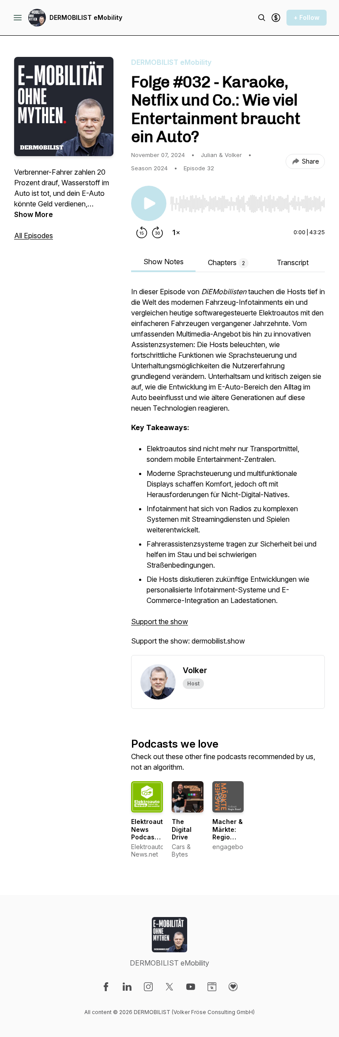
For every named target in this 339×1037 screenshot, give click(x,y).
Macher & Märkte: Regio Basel (227, 833)
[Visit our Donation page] (233, 986)
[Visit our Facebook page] (106, 986)
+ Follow (307, 17)
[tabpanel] (228, 470)
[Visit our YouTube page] (190, 986)
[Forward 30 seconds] (157, 232)
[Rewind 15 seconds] (142, 232)
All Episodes (33, 235)
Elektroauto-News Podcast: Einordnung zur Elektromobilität (155, 841)
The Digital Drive (182, 829)
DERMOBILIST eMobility (85, 17)
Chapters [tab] (226, 262)
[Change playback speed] (176, 232)
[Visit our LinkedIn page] (127, 986)
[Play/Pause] (148, 203)
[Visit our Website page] (211, 986)
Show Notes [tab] (163, 261)
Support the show (159, 621)
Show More (33, 214)
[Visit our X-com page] (169, 986)
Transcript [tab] (293, 262)
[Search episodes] (261, 17)
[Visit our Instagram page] (148, 986)
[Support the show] (276, 17)
